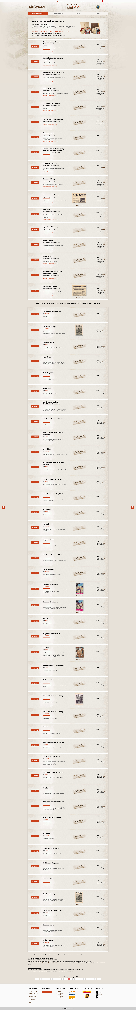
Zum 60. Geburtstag (60, 994)
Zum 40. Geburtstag (60, 991)
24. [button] (86, 979)
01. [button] (36, 979)
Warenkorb (99, 1)
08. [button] (51, 979)
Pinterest (100, 998)
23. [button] (84, 979)
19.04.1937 (47, 542)
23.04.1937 (47, 896)
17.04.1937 (47, 406)
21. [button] (80, 979)
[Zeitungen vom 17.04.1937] (132, 507)
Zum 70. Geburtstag (60, 996)
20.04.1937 (47, 571)
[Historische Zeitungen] (37, 6)
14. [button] (64, 979)
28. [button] (95, 979)
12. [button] (60, 979)
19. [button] (75, 979)
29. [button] (97, 979)
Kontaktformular (32, 994)
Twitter (99, 996)
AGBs (30, 1002)
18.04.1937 (47, 451)
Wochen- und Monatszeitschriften (50, 962)
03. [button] (40, 979)
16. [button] (69, 979)
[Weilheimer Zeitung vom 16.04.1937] (82, 290)
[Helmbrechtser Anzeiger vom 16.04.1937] (82, 198)
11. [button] (58, 979)
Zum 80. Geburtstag (60, 998)
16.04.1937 (47, 313)
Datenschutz (32, 999)
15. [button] (67, 979)
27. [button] (93, 979)
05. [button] (45, 979)
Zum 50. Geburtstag (60, 993)
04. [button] (42, 979)
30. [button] (99, 979)
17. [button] (71, 979)
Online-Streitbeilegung (34, 993)
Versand (103, 46)
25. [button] (88, 979)
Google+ (100, 994)
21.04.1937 (47, 635)
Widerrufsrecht (32, 998)
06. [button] (47, 979)
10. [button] (56, 979)
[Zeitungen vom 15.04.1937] (3, 507)
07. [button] (49, 979)
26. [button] (91, 979)
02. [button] (38, 979)
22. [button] (82, 979)
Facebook (100, 992)
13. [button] (62, 979)
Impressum (31, 1001)
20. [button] (77, 979)
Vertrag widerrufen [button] (47, 992)
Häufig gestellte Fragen (34, 991)
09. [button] (53, 979)
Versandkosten (32, 996)
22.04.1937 (47, 698)
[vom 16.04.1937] (82, 330)
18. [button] (73, 979)
